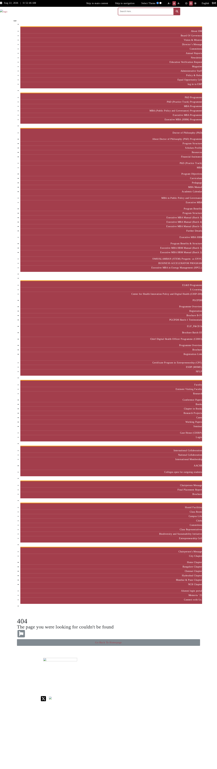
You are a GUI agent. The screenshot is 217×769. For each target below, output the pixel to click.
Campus (197, 500)
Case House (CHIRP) (191, 432)
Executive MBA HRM (191, 237)
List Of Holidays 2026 (144, 693)
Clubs (199, 520)
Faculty (198, 384)
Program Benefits (193, 208)
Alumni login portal (191, 590)
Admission (195, 90)
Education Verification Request (186, 62)
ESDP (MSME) (194, 367)
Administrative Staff (191, 70)
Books (199, 404)
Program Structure (192, 143)
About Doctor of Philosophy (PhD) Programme (177, 139)
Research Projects (193, 413)
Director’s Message (192, 44)
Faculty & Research (190, 378)
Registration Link (193, 354)
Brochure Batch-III (192, 332)
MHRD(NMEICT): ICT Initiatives (145, 700)
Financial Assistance (191, 156)
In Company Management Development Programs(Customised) (192, 674)
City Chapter (195, 556)
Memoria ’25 (195, 595)
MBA (199, 167)
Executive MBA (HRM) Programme (183, 119)
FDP (184, 692)
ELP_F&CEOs (194, 326)
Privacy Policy (143, 722)
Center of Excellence (189, 274)
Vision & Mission (193, 40)
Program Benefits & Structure (186, 243)
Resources (197, 152)
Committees (196, 48)
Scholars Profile (193, 147)
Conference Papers (192, 399)
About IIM (196, 31)
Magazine (197, 66)
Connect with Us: (193, 599)
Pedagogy (197, 182)
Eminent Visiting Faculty (189, 389)
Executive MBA (194, 202)
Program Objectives (191, 173)
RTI (137, 726)
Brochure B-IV (194, 315)
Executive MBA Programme (187, 115)
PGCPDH (197, 300)
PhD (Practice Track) (191, 163)
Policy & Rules (194, 75)
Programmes (194, 126)
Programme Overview (190, 306)
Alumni (197, 544)
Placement (195, 478)
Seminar (197, 426)
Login (199, 437)
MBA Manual (195, 187)
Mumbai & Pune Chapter (189, 580)
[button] (108, 642)
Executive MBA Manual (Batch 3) (184, 217)
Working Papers (193, 422)
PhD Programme (193, 97)
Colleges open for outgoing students (183, 472)
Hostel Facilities (193, 507)
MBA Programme (193, 106)
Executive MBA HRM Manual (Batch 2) (181, 252)
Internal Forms (143, 675)
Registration (195, 311)
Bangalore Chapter (192, 566)
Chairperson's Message (190, 551)
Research (197, 393)
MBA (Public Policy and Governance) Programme (176, 110)
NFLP (199, 371)
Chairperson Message (191, 485)
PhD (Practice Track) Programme (184, 101)
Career (138, 667)
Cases (199, 417)
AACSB (198, 465)
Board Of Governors (191, 35)
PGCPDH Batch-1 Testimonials (185, 319)
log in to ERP (195, 84)
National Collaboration (190, 454)
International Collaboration (188, 450)
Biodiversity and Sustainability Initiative (180, 533)
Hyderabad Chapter (192, 575)
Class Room (196, 511)
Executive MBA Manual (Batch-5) (184, 226)
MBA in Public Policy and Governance (181, 198)
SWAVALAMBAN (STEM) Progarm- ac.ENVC (177, 258)
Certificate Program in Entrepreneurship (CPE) (177, 362)
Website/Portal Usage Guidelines (165, 750)
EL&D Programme (192, 285)
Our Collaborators (191, 443)
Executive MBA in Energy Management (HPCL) (176, 267)
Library (139, 687)
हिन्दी (214, 3)
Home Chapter (194, 562)
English (205, 3)
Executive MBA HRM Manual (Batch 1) (181, 248)
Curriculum (196, 178)
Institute (196, 24)
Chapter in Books (193, 408)
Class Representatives (191, 529)
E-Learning (196, 289)
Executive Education (190, 278)
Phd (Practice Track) (166, 677)
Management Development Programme (189, 685)
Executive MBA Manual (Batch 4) (184, 222)
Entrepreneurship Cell (190, 538)
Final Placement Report (189, 489)
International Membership (188, 459)
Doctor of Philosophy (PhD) (187, 132)
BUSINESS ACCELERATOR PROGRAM (180, 263)
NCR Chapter (195, 584)
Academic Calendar (192, 191)
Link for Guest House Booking (143, 711)
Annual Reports (194, 53)
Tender (138, 730)
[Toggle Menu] (15, 20)
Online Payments (144, 717)
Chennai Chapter (193, 571)
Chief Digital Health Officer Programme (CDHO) (176, 339)
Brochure (197, 349)
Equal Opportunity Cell (189, 79)
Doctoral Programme (165, 684)
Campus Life (195, 516)
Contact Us (141, 671)
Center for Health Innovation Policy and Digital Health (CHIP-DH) (166, 294)
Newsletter (196, 57)
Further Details (194, 230)
